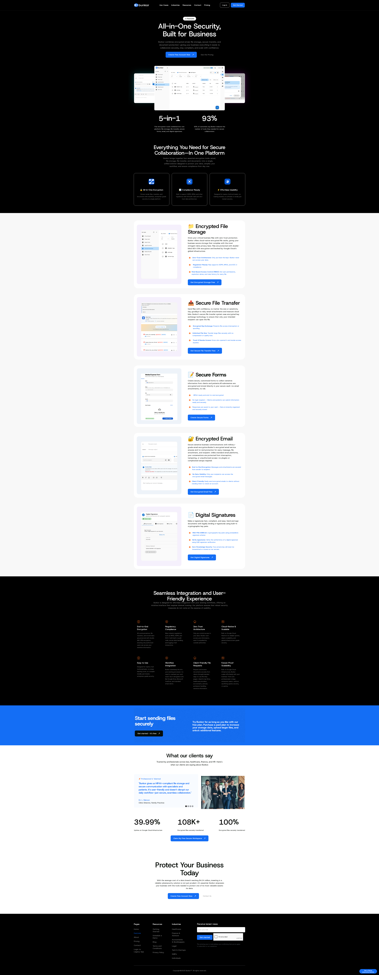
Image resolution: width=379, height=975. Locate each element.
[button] (163, 5)
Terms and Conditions (157, 947)
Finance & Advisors (176, 934)
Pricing (207, 5)
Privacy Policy (158, 952)
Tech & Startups (179, 950)
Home (136, 929)
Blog (154, 942)
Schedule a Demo (157, 936)
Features (137, 933)
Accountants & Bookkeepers (178, 940)
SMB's (174, 954)
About (136, 937)
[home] (142, 5)
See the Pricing (207, 55)
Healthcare (176, 929)
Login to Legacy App (139, 950)
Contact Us (207, 896)
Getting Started (156, 930)
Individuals (176, 958)
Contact (197, 5)
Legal (174, 946)
